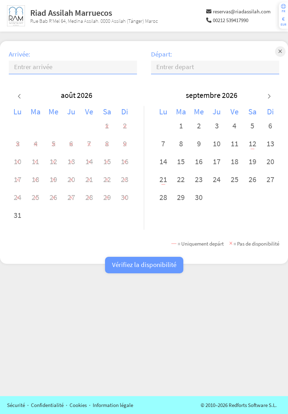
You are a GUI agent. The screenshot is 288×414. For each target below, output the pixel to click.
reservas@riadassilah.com (241, 11)
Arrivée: (19, 54)
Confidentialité (47, 405)
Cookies (78, 405)
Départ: (161, 54)
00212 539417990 (230, 20)
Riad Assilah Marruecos (71, 12)
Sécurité (16, 405)
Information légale (113, 405)
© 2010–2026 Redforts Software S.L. (239, 405)
